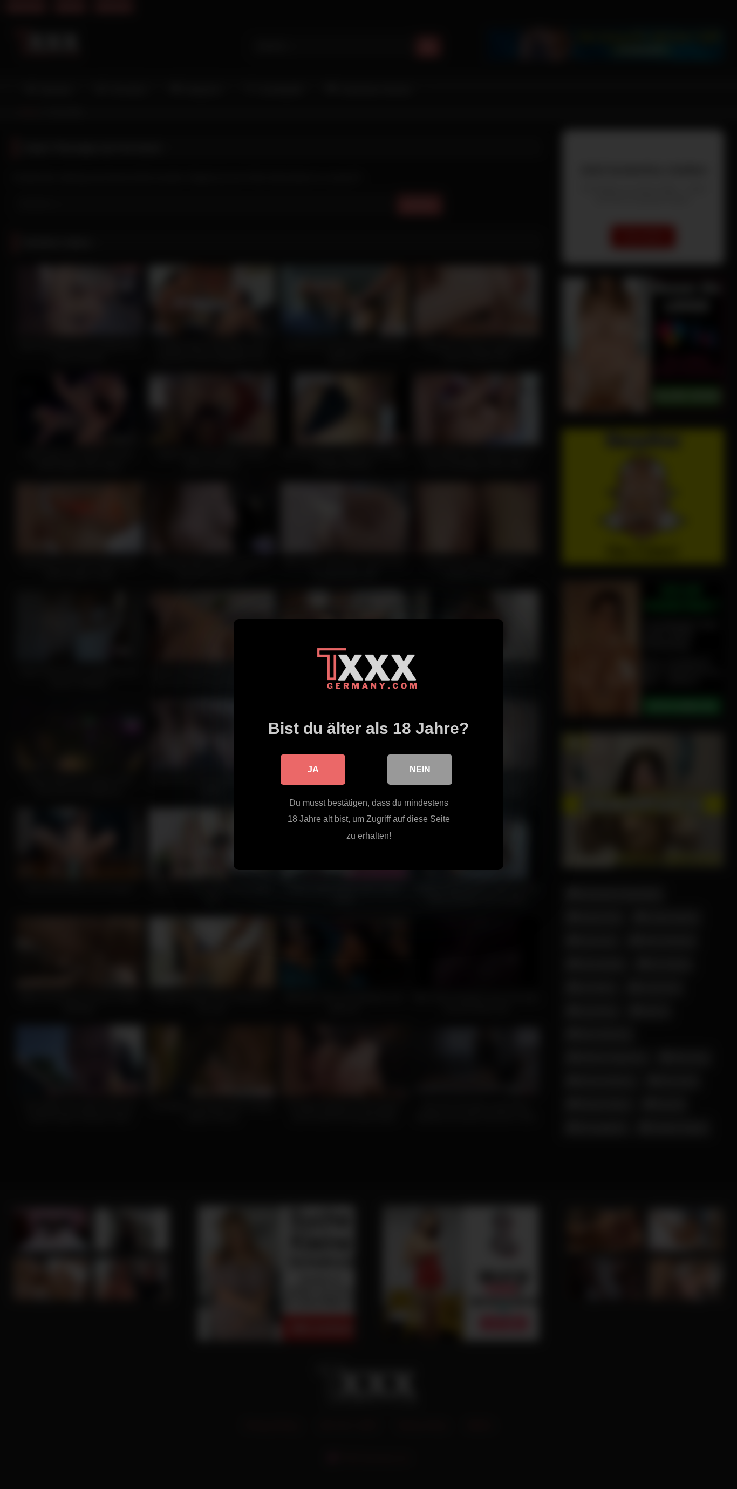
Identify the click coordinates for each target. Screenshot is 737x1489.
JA (313, 769)
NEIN (420, 769)
